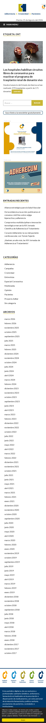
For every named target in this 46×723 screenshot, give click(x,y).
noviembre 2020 (11, 510)
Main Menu (12, 24)
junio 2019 (9, 570)
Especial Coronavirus (13, 281)
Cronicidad (9, 273)
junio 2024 (9, 371)
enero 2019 (9, 592)
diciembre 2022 (11, 423)
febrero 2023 (10, 419)
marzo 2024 (9, 379)
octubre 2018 (10, 605)
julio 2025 (8, 340)
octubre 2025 (10, 332)
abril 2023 (9, 410)
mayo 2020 (9, 531)
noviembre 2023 (11, 392)
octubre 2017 (10, 653)
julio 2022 (8, 436)
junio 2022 (9, 440)
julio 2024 (8, 366)
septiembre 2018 (12, 609)
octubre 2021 (10, 471)
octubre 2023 (10, 397)
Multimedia (9, 286)
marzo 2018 (9, 631)
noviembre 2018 (11, 601)
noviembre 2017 (11, 648)
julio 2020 (8, 523)
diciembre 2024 (11, 353)
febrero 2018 (10, 635)
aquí (39, 716)
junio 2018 (9, 618)
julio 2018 (8, 614)
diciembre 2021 (11, 462)
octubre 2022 (10, 432)
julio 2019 (8, 566)
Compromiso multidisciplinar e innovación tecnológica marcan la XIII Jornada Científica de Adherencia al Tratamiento (22, 225)
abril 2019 (9, 579)
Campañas (9, 268)
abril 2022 (9, 449)
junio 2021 (9, 479)
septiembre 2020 (12, 518)
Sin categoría (10, 303)
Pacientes (8, 294)
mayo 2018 (9, 622)
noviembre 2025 (11, 327)
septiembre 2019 (12, 562)
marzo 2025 (9, 345)
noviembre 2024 (11, 358)
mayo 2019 (9, 575)
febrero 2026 (10, 323)
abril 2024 (9, 375)
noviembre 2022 (11, 427)
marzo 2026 (9, 319)
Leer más (17, 91)
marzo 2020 (9, 540)
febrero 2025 (10, 349)
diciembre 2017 (11, 644)
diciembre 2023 (11, 388)
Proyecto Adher (11, 299)
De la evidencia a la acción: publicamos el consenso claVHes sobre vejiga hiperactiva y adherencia (22, 215)
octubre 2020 (10, 514)
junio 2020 (9, 527)
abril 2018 (9, 627)
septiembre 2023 (12, 401)
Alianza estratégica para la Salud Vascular (22, 207)
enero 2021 (9, 501)
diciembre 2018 (11, 596)
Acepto (23, 720)
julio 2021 (8, 475)
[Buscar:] (23, 103)
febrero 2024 (10, 384)
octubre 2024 (10, 362)
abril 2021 (9, 488)
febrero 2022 (10, 458)
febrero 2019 (10, 588)
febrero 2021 (10, 497)
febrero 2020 (10, 544)
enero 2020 (9, 549)
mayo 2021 (9, 484)
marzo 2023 (9, 414)
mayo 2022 (9, 445)
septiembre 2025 (12, 336)
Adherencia (9, 264)
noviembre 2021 (11, 466)
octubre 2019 (10, 557)
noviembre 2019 (11, 553)
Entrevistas (9, 277)
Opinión (8, 290)
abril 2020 (9, 536)
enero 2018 (9, 640)
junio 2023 (9, 406)
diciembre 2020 (11, 505)
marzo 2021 (9, 492)
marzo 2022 (9, 453)
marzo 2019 (9, 583)
